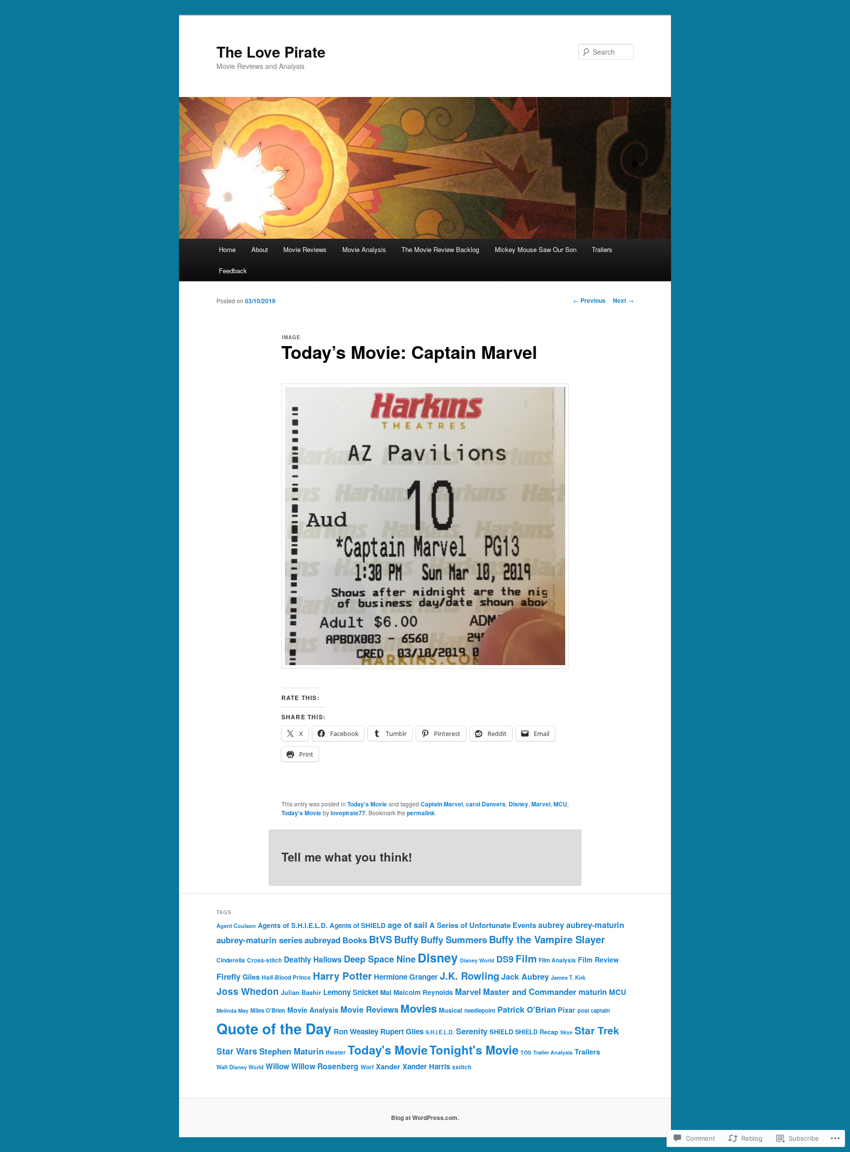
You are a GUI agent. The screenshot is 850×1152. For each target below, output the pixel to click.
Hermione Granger (406, 976)
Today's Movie (367, 804)
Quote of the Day (274, 1028)
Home (227, 249)
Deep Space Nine (380, 959)
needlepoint (479, 1010)
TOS (525, 1052)
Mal (386, 992)
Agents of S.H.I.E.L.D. (293, 925)
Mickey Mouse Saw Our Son (536, 249)
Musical (450, 1010)
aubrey (551, 924)
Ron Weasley (356, 1031)
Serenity (471, 1031)
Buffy (406, 939)
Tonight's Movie (473, 1049)
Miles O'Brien (267, 1010)
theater (336, 1052)
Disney (518, 804)
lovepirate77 (348, 812)
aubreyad (322, 940)
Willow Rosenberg (325, 1066)
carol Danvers (486, 804)
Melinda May (232, 1010)
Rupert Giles (402, 1031)
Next (623, 300)
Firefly (228, 976)
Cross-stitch (264, 960)
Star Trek (597, 1030)
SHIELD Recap (536, 1031)
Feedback (233, 270)
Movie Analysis (364, 249)
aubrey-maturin (595, 924)
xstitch (461, 1067)
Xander (388, 1066)
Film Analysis (557, 960)
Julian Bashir (301, 992)
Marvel (540, 804)
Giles (251, 976)
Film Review (598, 959)
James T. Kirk (568, 977)
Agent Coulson (236, 925)
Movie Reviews (305, 249)
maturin (592, 991)
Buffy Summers (454, 939)
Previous (589, 300)
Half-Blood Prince (286, 977)
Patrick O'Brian (526, 1009)
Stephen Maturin (291, 1051)
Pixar (567, 1010)
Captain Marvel (442, 804)
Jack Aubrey (525, 976)
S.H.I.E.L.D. (439, 1032)
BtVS (380, 939)
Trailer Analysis (553, 1052)
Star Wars (236, 1051)
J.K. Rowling (469, 975)
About (259, 249)
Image (291, 337)
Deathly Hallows (313, 959)
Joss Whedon (247, 991)
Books (354, 940)
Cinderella (230, 960)
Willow (277, 1066)
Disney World (477, 960)
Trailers (602, 249)
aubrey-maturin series (259, 940)
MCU (560, 804)
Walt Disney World (240, 1067)
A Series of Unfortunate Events (482, 925)
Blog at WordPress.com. (425, 1117)
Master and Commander (530, 991)
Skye (566, 1032)
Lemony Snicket (350, 992)
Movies (418, 1008)
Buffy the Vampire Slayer (547, 939)
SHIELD (501, 1031)
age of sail (407, 924)
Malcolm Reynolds (423, 992)
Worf (367, 1067)
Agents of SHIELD (358, 925)
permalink (421, 812)
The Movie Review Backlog (440, 249)
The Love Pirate (271, 51)
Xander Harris (426, 1066)
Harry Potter (342, 975)
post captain (593, 1010)
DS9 (505, 959)
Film (526, 958)
